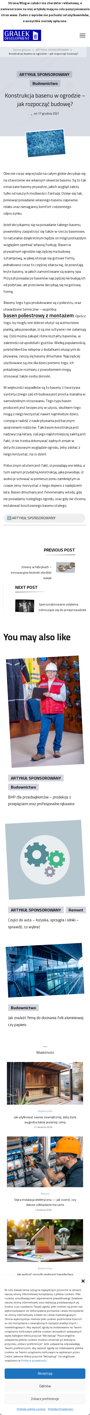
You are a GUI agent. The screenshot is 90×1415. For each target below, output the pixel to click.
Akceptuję (45, 1373)
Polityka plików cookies (31, 1409)
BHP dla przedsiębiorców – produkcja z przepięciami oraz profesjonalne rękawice (41, 800)
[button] (83, 1281)
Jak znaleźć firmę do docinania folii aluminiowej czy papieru (45, 1021)
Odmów (45, 1386)
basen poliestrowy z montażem (38, 315)
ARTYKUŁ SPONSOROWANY (44, 74)
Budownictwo (45, 83)
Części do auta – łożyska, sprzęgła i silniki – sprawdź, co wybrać (43, 923)
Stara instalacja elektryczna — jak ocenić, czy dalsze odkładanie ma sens (45, 1202)
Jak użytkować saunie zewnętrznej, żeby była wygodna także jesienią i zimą (45, 1119)
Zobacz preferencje (45, 1398)
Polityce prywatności (34, 1360)
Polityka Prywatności (60, 1409)
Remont (76, 910)
